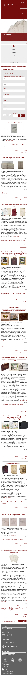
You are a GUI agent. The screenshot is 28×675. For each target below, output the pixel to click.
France (10, 240)
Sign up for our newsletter (9, 654)
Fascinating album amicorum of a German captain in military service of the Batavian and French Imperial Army (14, 359)
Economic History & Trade (11, 192)
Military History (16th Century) (19, 607)
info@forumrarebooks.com (10, 635)
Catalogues (14, 58)
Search (22, 116)
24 (23, 621)
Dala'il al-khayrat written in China (14, 463)
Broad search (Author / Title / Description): (14, 76)
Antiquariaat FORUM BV (10, 669)
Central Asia (3, 501)
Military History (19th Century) (16, 404)
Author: (5, 82)
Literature (19, 345)
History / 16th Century (17, 605)
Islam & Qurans (10, 501)
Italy (20, 192)
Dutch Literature (4, 240)
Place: (5, 100)
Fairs (14, 55)
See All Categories (8, 69)
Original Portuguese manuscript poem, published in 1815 (14, 515)
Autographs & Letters (6, 144)
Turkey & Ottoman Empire (14, 609)
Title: (5, 88)
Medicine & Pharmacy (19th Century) (12, 145)
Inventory (14, 49)
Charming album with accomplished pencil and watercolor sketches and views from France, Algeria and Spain (14, 417)
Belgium (3, 192)
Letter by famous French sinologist (14, 122)
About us (22, 2)
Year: (5, 112)
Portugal (21, 539)
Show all (13, 621)
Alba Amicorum (4, 292)
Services (22, 9)
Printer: (5, 106)
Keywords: (6, 94)
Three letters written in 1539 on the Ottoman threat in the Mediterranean (14, 551)
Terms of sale (23, 17)
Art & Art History (13, 292)
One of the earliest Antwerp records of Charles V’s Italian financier (14, 158)
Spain (22, 452)
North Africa (17, 452)
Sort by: (14, 113)
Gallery (14, 52)
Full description (9, 140)
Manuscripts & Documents (19, 240)
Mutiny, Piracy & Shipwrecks (7, 608)
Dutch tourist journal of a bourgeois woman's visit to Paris (14, 205)
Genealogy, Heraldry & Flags (7, 293)
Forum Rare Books (8, 666)
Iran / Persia (18, 293)
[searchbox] (14, 84)
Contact (21, 6)
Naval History (18, 608)
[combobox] (14, 84)
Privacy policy (23, 13)
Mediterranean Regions (6, 607)
